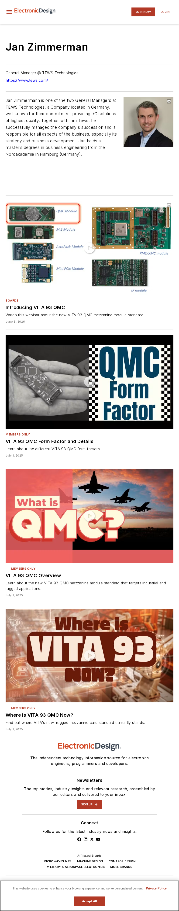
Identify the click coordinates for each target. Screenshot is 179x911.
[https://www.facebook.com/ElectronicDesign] (79, 839)
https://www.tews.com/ (27, 80)
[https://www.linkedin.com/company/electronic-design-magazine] (85, 839)
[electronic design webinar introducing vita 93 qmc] (89, 248)
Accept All (89, 901)
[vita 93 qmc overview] (89, 516)
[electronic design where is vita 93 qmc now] (89, 655)
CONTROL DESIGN (122, 861)
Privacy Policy (156, 888)
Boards (12, 300)
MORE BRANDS (121, 867)
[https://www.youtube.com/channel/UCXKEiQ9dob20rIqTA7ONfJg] (98, 839)
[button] (9, 11)
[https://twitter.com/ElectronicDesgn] (92, 839)
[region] (89, 895)
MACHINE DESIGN (90, 861)
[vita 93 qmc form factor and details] (89, 382)
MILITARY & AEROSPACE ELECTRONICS (76, 867)
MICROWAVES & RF (58, 861)
